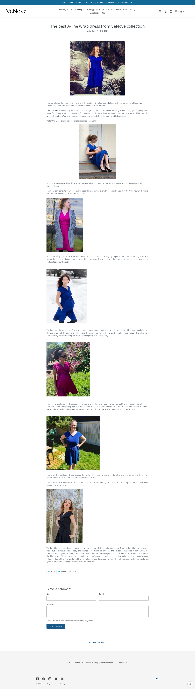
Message (50, 604)
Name (49, 594)
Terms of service (123, 662)
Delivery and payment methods (99, 662)
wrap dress (53, 110)
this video (56, 121)
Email (101, 594)
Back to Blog (99, 642)
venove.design (46, 684)
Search (67, 662)
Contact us (78, 662)
